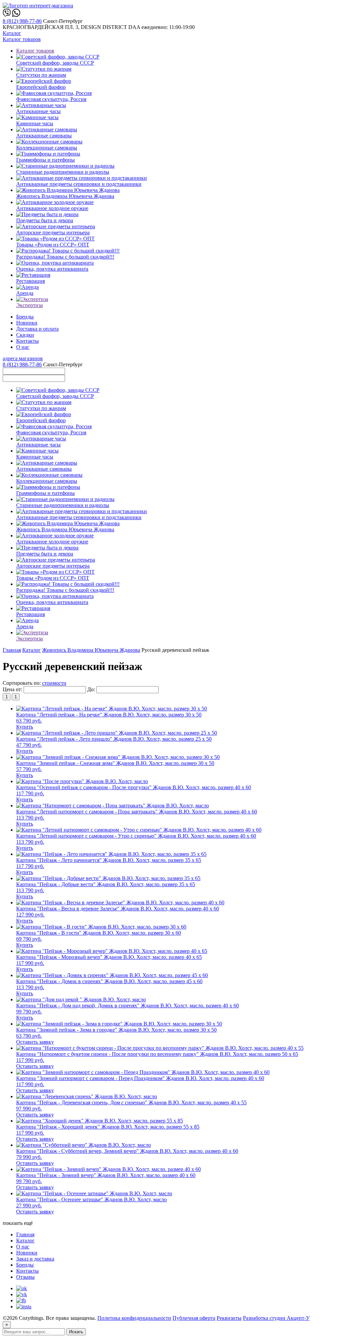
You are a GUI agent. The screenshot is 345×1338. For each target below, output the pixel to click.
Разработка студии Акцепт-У (276, 1318)
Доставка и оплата (37, 329)
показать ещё (18, 1223)
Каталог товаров (22, 39)
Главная (12, 650)
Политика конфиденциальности (134, 1318)
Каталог (12, 33)
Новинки (26, 323)
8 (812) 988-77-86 (22, 21)
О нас (22, 347)
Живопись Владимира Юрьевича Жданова (91, 650)
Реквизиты (229, 1318)
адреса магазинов (23, 358)
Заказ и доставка (35, 1259)
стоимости (54, 683)
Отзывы (25, 1277)
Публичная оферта (193, 1318)
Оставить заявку (35, 1042)
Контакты (27, 341)
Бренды (25, 317)
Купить (24, 727)
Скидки (25, 335)
